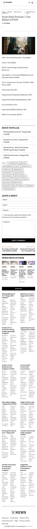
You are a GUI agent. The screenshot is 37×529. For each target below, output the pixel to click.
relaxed (6, 182)
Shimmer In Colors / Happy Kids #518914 (13, 272)
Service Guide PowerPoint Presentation (25, 367)
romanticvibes (9, 186)
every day (7, 169)
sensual (21, 186)
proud (25, 179)
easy (17, 166)
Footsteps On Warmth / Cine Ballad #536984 (10, 250)
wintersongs (8, 189)
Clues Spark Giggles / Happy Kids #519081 (9, 403)
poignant (7, 179)
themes (9, 12)
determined (8, 166)
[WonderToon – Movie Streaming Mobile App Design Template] (23, 263)
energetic (26, 166)
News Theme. (29, 526)
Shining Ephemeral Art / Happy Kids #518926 (5, 272)
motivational (20, 176)
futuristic (7, 173)
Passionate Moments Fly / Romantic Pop (27, 250)
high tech (19, 173)
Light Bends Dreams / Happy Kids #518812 (31, 272)
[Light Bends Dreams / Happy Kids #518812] (31, 263)
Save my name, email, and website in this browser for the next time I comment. (16, 216)
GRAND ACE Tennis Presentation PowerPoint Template (9, 467)
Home (4, 12)
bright (23, 163)
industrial (7, 176)
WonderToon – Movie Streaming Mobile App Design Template (15, 148)
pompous (17, 179)
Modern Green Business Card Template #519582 (8, 367)
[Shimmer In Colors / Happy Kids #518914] (14, 263)
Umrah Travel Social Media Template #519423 (27, 432)
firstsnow (17, 169)
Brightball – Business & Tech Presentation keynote (25, 467)
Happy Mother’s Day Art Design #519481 (27, 403)
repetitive (16, 182)
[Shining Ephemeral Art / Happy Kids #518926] (5, 263)
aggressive (13, 163)
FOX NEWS (7, 23)
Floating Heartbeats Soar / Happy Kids (9, 432)
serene (30, 186)
